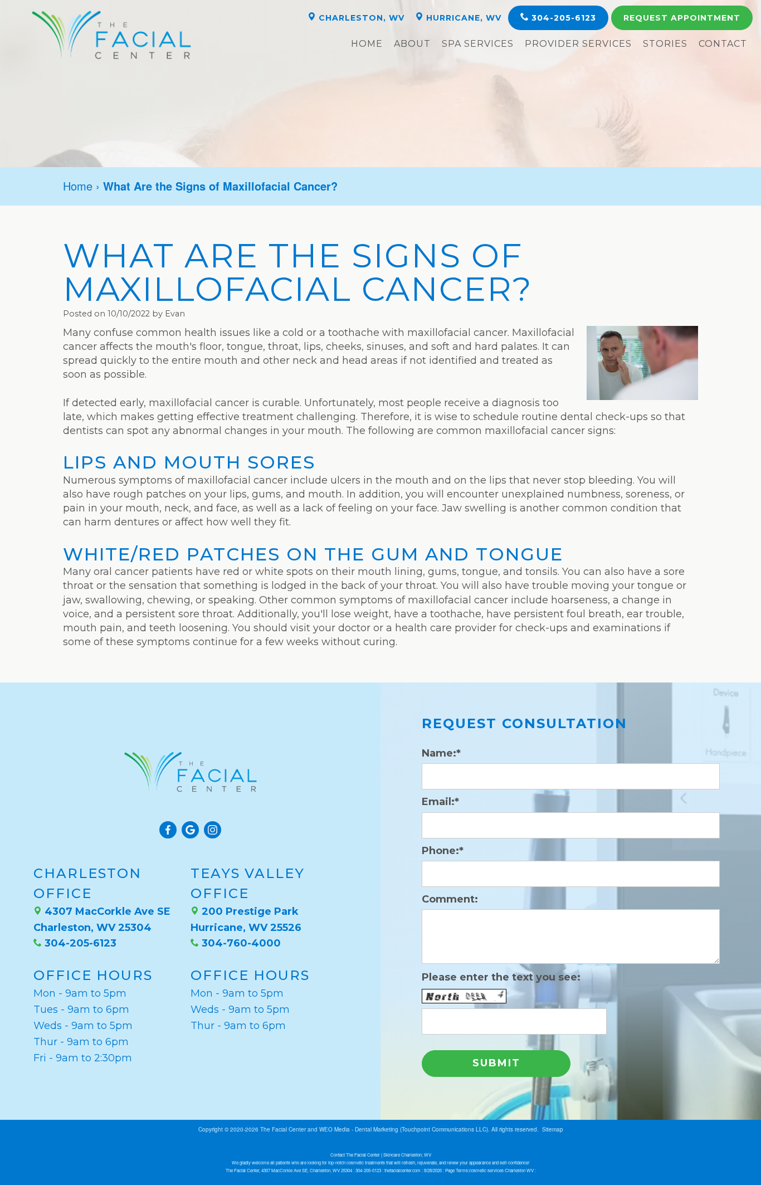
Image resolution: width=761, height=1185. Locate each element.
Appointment (681, 18)
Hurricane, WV (462, 18)
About (412, 43)
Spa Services (478, 43)
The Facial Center (283, 1129)
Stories (665, 43)
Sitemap (552, 1129)
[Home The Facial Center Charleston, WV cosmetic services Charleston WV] (111, 35)
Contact (723, 43)
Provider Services (578, 43)
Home (367, 43)
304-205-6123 (562, 18)
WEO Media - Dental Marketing (358, 1129)
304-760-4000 (240, 943)
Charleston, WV (360, 18)
